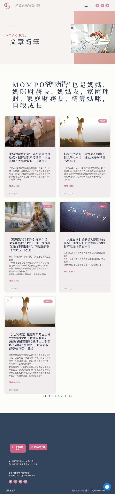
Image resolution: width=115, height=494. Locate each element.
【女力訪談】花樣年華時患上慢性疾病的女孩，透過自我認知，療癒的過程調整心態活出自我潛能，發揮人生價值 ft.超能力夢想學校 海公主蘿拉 (29, 341)
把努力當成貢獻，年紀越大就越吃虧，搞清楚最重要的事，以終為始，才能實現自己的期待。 (29, 157)
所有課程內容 (39, 447)
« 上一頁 (46, 396)
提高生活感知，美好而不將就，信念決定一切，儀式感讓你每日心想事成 (84, 157)
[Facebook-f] (97, 5)
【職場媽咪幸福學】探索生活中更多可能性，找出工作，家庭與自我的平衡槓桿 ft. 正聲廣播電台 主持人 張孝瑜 (29, 244)
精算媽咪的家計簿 (27, 5)
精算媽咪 (87, 98)
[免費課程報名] (13, 447)
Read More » (14, 186)
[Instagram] (102, 5)
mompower (38, 84)
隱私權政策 (10, 490)
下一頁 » (68, 396)
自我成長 (27, 105)
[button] (86, 5)
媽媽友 (69, 91)
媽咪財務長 (31, 91)
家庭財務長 (46, 98)
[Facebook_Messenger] (107, 487)
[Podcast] (107, 5)
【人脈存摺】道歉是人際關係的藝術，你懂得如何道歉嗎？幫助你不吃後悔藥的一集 (84, 242)
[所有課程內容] (32, 447)
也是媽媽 (87, 84)
